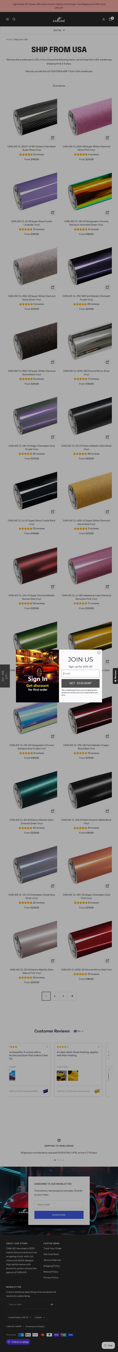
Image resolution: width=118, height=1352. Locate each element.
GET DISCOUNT (80, 683)
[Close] (99, 653)
